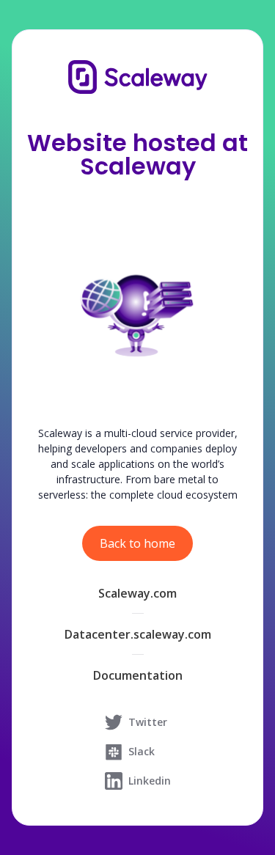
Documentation (138, 675)
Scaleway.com (137, 593)
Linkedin (149, 781)
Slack (141, 751)
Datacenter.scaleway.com (138, 634)
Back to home (137, 543)
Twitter (147, 722)
